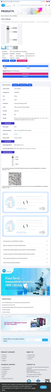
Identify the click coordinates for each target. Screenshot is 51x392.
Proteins (4, 358)
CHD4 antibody (6, 312)
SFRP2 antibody (6, 309)
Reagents (4, 360)
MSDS (13, 60)
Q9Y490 (16, 134)
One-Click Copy (25, 73)
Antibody (8, 21)
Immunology (46, 21)
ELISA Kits (4, 355)
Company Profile (31, 355)
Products (7, 15)
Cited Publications (6, 367)
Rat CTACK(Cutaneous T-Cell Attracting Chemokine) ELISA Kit (16, 302)
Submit (45, 340)
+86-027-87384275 (37, 374)
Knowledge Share (6, 369)
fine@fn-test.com (35, 376)
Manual (6, 60)
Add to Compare (22, 60)
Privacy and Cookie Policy (7, 378)
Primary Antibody (15, 21)
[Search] (46, 5)
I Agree (43, 387)
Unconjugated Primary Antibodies (27, 21)
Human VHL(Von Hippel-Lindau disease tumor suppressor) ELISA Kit (18, 307)
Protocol (4, 374)
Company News (31, 356)
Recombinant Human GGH (9, 305)
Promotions (4, 373)
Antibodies (4, 356)
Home (2, 15)
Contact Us (25, 76)
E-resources (4, 371)
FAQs (3, 376)
